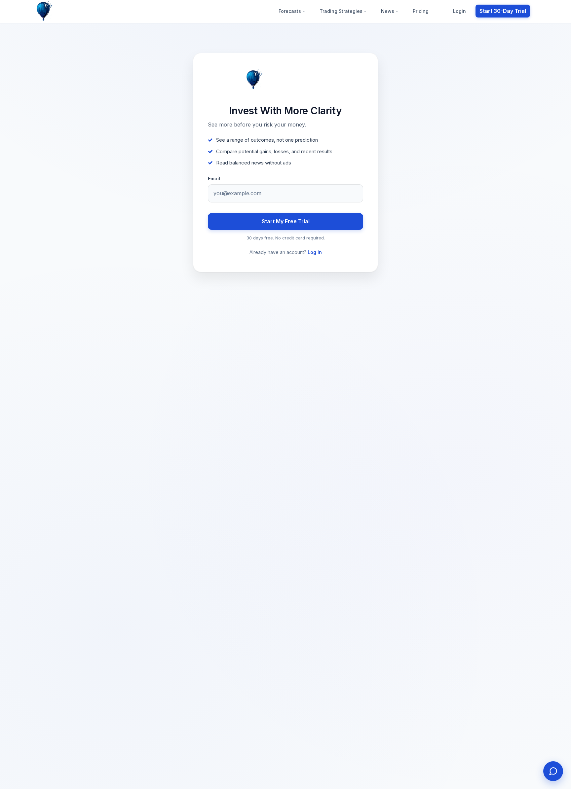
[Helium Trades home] (66, 11)
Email (214, 178)
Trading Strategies (342, 11)
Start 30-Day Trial (502, 11)
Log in (315, 252)
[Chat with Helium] (553, 771)
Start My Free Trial (286, 221)
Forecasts (290, 11)
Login (459, 11)
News (388, 11)
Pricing (421, 11)
